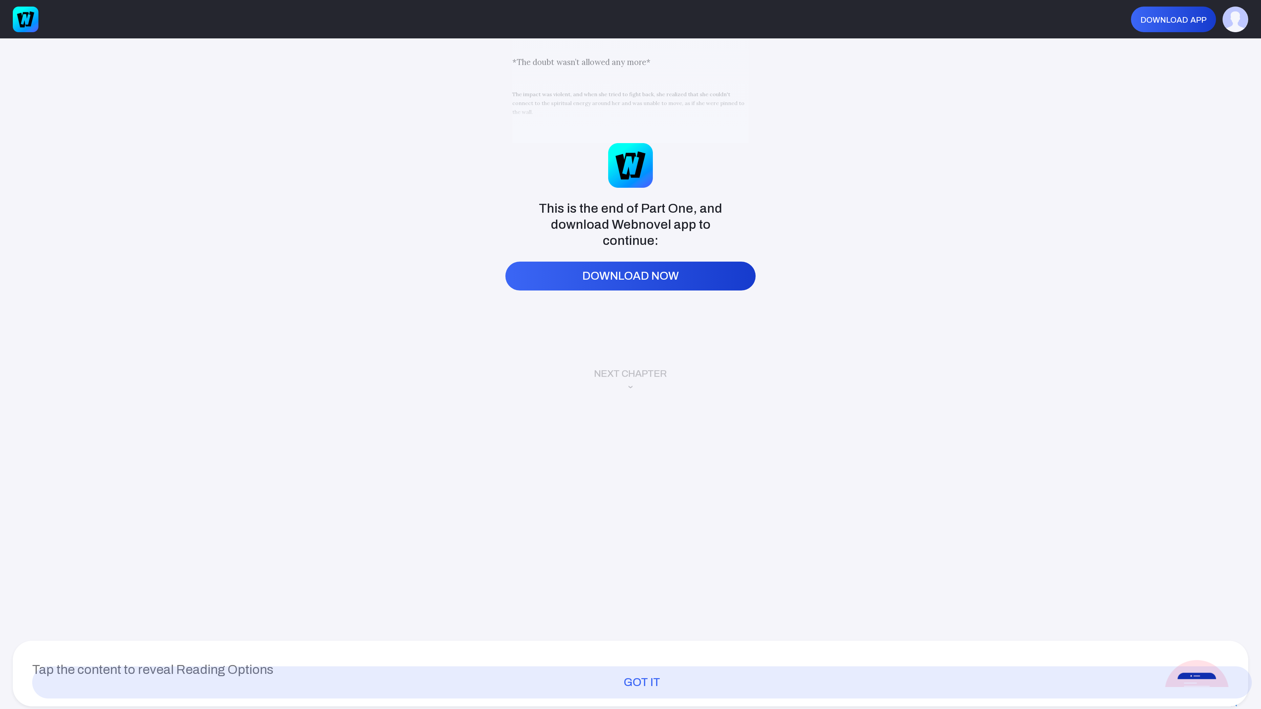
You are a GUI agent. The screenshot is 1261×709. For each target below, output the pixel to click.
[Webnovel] (25, 19)
